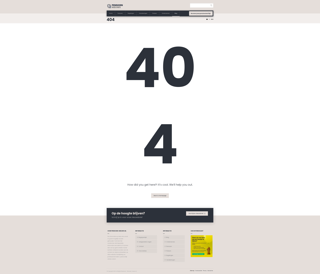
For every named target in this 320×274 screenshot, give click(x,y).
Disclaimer (210, 270)
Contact (141, 246)
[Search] (211, 5)
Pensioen (169, 246)
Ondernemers (170, 242)
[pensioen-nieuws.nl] (207, 19)
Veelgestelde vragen (145, 242)
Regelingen (169, 255)
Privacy (205, 270)
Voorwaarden (198, 270)
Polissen (168, 251)
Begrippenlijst (142, 237)
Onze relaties (142, 251)
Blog (167, 237)
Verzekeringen (170, 260)
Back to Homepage (160, 196)
